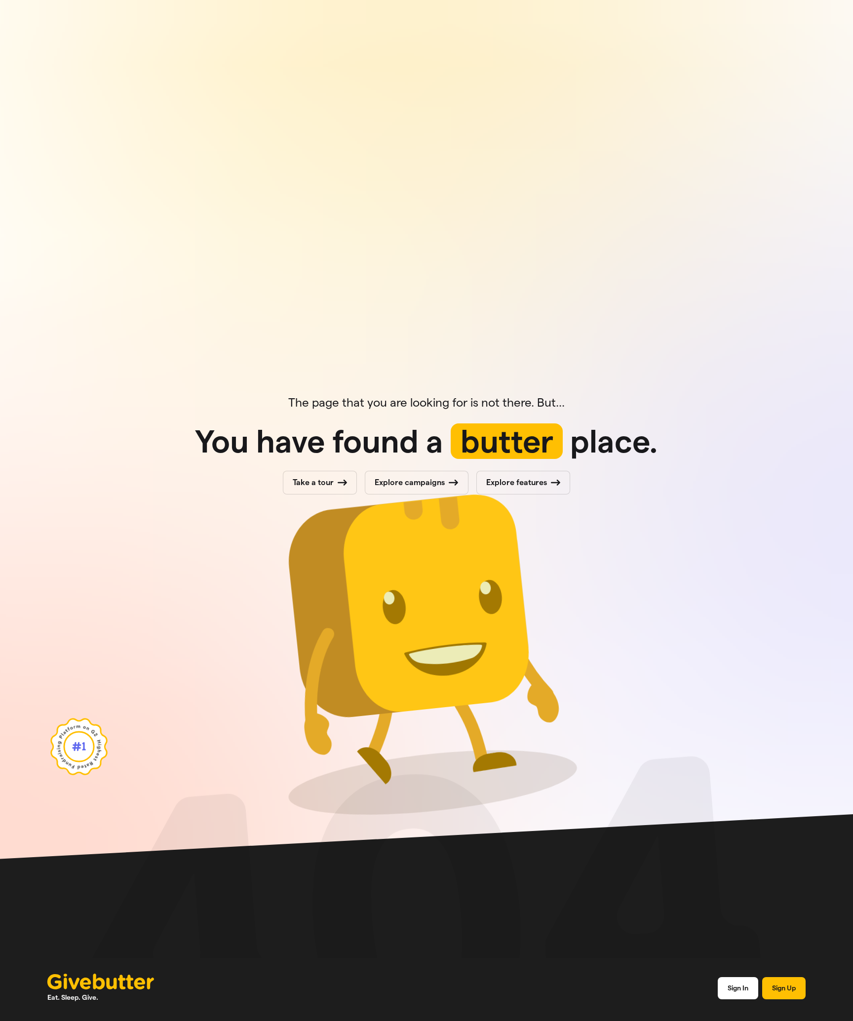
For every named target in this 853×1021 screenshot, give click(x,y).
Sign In (738, 988)
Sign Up (784, 988)
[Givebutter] (100, 981)
